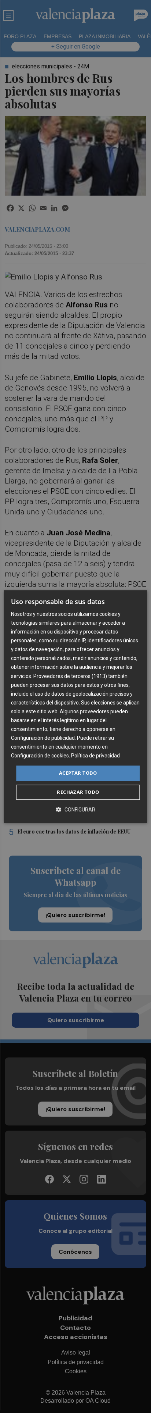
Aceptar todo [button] (78, 773)
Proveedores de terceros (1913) (70, 676)
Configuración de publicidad (43, 738)
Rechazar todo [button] (78, 792)
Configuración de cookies (40, 756)
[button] (75, 809)
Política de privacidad (95, 756)
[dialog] (75, 706)
